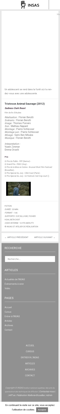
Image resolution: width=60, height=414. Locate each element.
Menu (5, 4)
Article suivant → (44, 237)
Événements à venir (14, 284)
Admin (49, 395)
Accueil (8, 307)
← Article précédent (16, 237)
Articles (8, 321)
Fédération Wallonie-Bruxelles (31, 395)
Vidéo (7, 288)
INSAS (30, 5)
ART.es (12, 395)
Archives (9, 325)
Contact (8, 330)
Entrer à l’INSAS (12, 316)
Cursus (8, 312)
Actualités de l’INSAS (15, 279)
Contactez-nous (46, 391)
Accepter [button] (42, 410)
